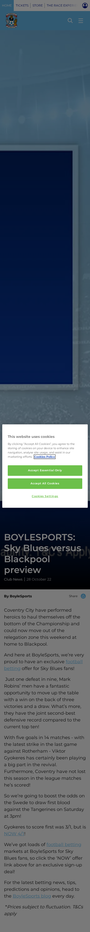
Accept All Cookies (44, 483)
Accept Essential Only (45, 470)
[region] (45, 466)
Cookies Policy (44, 456)
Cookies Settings (45, 496)
